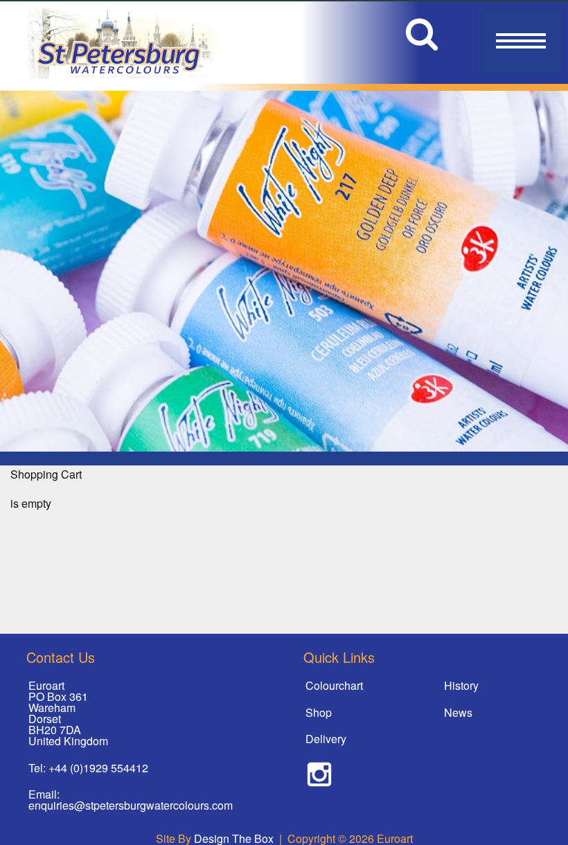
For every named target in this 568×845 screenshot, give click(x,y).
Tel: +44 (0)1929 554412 (88, 768)
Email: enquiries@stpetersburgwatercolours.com (130, 799)
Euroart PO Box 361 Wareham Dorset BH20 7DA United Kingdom (68, 713)
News (458, 712)
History (461, 685)
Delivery (325, 739)
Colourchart (334, 685)
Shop (318, 712)
